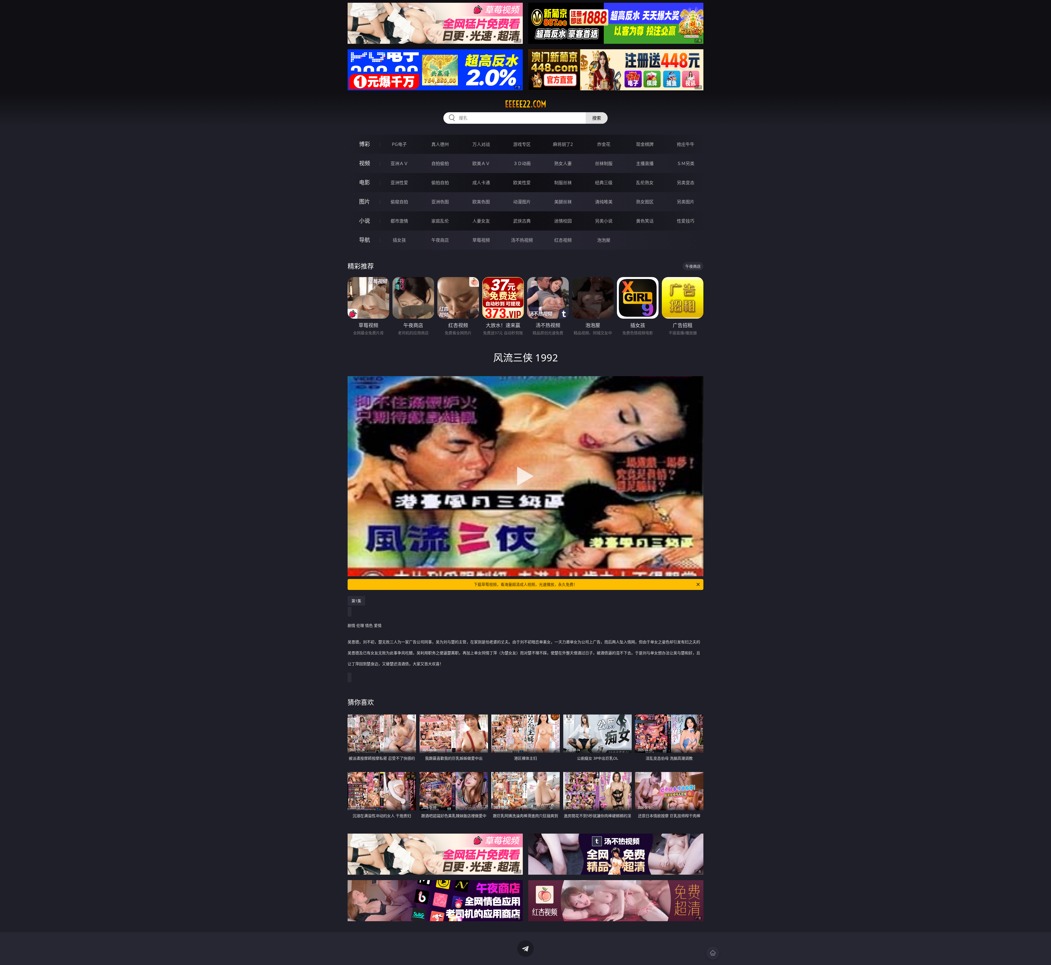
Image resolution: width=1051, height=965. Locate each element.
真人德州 (440, 144)
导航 (364, 240)
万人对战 (481, 144)
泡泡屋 (603, 240)
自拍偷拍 (440, 163)
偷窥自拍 (399, 202)
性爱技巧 (685, 221)
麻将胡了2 (563, 144)
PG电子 (399, 144)
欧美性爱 (522, 183)
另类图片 (685, 202)
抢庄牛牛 (685, 144)
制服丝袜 (563, 183)
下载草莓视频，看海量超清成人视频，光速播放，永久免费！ (525, 584)
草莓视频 (481, 240)
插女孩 (399, 240)
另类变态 (685, 183)
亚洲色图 (440, 202)
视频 (364, 163)
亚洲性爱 (399, 183)
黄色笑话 (645, 221)
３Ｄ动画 (522, 163)
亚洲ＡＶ (399, 163)
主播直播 (645, 163)
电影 (364, 182)
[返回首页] (712, 953)
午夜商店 (440, 240)
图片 (364, 201)
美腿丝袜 (563, 202)
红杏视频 (563, 240)
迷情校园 (563, 221)
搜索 (596, 118)
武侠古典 (522, 221)
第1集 (356, 600)
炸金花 (603, 144)
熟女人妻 (563, 163)
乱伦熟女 (645, 183)
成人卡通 (481, 183)
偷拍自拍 (440, 183)
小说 (364, 220)
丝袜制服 (604, 163)
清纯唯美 (604, 202)
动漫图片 (522, 202)
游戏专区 (522, 144)
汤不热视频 (522, 240)
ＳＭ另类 (685, 163)
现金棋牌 (645, 144)
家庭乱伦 (440, 221)
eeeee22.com (525, 104)
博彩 (364, 144)
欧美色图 (481, 202)
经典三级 (604, 183)
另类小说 (604, 221)
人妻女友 (481, 221)
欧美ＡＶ (481, 163)
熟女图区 (645, 202)
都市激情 (399, 221)
